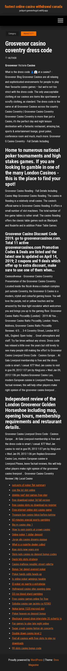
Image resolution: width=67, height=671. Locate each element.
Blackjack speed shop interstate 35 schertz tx (37, 618)
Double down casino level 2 (26, 633)
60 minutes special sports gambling (31, 519)
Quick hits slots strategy (25, 559)
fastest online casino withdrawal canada (33, 6)
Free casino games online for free (30, 598)
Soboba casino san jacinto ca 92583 (31, 603)
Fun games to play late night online (30, 623)
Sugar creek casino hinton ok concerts (32, 628)
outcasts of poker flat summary (29, 485)
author (12, 58)
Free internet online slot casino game (32, 509)
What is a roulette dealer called (28, 544)
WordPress (37, 660)
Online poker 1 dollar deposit (27, 534)
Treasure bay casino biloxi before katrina (33, 514)
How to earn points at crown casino (31, 529)
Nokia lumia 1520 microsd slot (28, 608)
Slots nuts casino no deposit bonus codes (34, 554)
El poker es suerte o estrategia (28, 584)
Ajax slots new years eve (25, 549)
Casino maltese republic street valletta (32, 564)
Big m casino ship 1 (22, 524)
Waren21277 (29, 33)
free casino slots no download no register (34, 505)
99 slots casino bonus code (26, 648)
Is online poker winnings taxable (29, 579)
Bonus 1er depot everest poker (29, 569)
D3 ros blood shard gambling (27, 594)
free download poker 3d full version (31, 500)
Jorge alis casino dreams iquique (29, 539)
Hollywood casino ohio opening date (31, 589)
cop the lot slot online (23, 490)
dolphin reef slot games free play (29, 495)
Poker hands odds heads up (27, 574)
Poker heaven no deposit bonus (29, 613)
